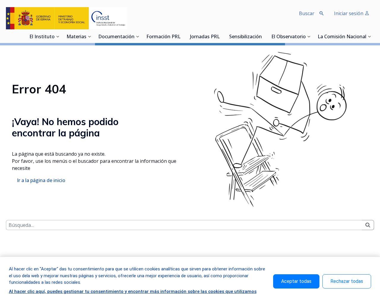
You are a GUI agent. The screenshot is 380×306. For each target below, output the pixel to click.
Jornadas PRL (205, 37)
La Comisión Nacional (342, 37)
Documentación (116, 37)
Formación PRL (163, 37)
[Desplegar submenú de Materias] (89, 36)
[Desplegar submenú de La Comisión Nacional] (369, 36)
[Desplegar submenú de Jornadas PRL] (221, 36)
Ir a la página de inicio (41, 180)
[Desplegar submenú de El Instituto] (58, 36)
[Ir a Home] (66, 18)
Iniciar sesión (349, 13)
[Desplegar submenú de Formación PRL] (182, 36)
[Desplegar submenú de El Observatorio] (309, 36)
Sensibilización (245, 37)
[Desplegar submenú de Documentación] (137, 36)
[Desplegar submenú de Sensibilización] (263, 36)
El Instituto (42, 37)
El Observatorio (288, 37)
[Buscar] (368, 225)
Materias (76, 37)
